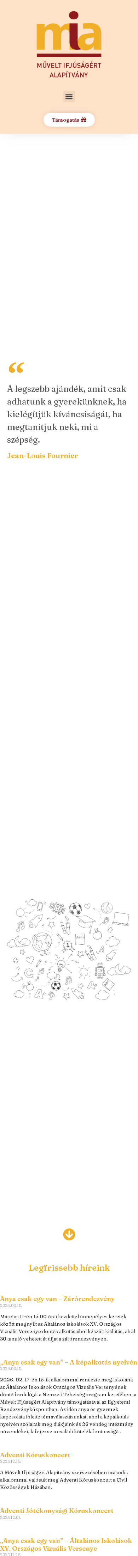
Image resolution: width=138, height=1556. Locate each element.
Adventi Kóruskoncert (35, 1455)
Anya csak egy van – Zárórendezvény (57, 1299)
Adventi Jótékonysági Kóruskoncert (57, 1511)
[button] (69, 96)
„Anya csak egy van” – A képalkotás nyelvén (68, 1362)
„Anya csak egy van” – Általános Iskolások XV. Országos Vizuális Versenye (66, 1544)
